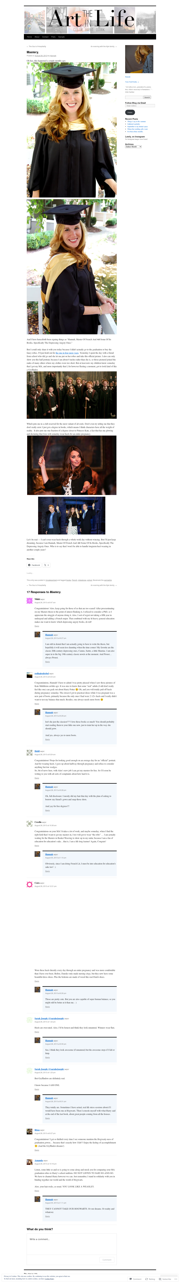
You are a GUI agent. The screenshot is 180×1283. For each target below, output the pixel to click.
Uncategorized (51, 580)
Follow (130, 112)
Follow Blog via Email (135, 102)
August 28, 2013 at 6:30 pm (55, 993)
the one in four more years (67, 352)
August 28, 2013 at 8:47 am (45, 602)
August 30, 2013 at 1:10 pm (55, 857)
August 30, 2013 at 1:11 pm (55, 1203)
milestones (82, 580)
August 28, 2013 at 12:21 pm (46, 886)
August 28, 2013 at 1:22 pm (45, 1021)
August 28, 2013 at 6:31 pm (55, 1101)
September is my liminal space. (137, 126)
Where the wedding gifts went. (137, 129)
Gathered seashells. (133, 124)
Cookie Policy (49, 1279)
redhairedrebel (42, 673)
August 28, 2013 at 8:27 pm (45, 1133)
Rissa (37, 1129)
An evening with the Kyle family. (104, 46)
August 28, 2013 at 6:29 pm (55, 716)
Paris (53, 36)
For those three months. (135, 131)
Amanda (39, 1160)
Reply (37, 626)
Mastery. (33, 52)
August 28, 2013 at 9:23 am (45, 676)
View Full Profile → (132, 82)
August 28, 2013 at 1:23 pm (45, 1072)
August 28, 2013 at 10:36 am (46, 825)
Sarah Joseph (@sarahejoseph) (49, 1018)
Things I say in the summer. (136, 121)
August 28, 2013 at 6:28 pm (55, 790)
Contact (45, 36)
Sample (61, 36)
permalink (108, 580)
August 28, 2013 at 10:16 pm (46, 1163)
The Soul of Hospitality (36, 46)
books (68, 580)
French (74, 580)
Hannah (53, 55)
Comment (107, 1260)
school (89, 580)
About (37, 36)
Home (29, 36)
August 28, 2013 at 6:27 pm (55, 638)
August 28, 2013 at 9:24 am (45, 754)
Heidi (37, 751)
